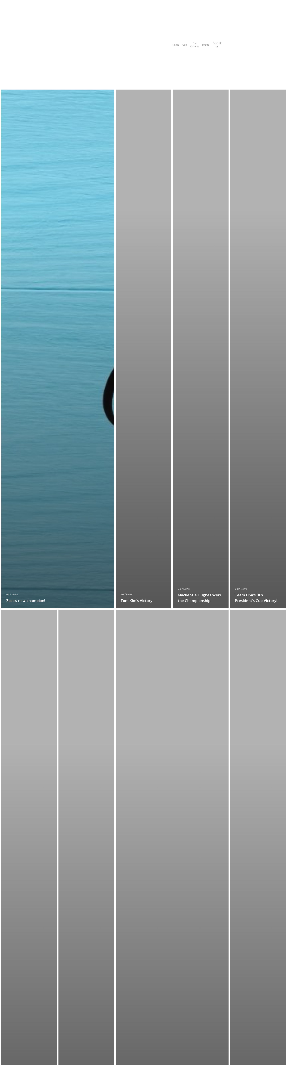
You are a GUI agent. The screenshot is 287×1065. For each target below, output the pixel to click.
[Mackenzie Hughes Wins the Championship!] (201, 342)
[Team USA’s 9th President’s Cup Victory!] (258, 342)
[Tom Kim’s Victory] (143, 342)
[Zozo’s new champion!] (57, 342)
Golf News (12, 594)
